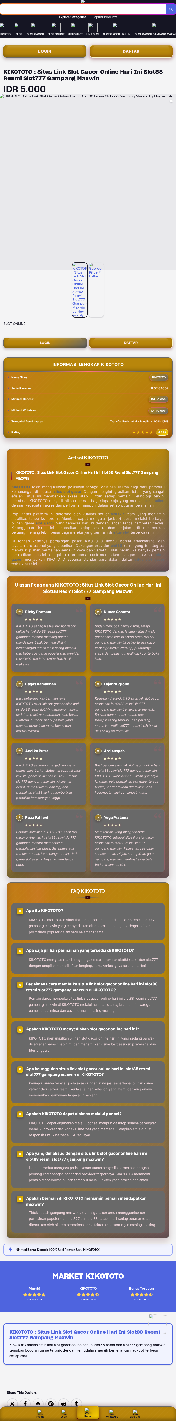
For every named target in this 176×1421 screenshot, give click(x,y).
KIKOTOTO (20, 487)
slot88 (116, 545)
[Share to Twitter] (12, 1403)
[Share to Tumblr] (76, 1403)
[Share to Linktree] (38, 1403)
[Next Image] (172, 183)
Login (44, 51)
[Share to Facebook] (25, 1403)
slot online (155, 500)
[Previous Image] (3, 183)
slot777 (117, 514)
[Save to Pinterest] (50, 1403)
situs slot (121, 532)
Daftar (131, 51)
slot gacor (45, 523)
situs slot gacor (68, 491)
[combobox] (83, 9)
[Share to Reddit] (63, 1403)
